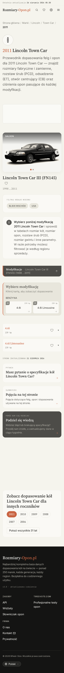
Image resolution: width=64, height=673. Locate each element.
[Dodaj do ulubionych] (6, 183)
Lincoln (36, 22)
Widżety (8, 608)
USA (34, 206)
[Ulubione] (44, 10)
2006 (23, 522)
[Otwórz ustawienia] (51, 10)
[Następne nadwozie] (57, 152)
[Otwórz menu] (58, 10)
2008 (45, 514)
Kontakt (7, 633)
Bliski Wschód (17, 206)
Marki (25, 22)
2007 (12, 522)
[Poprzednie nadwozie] (6, 152)
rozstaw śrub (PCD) (18, 74)
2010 (23, 514)
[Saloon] (31, 169)
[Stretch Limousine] (33, 169)
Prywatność (10, 639)
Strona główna (11, 22)
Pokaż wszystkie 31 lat (23, 530)
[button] (32, 271)
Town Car (48, 22)
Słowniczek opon (13, 614)
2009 (34, 514)
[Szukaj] (37, 10)
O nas (6, 627)
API (5, 602)
